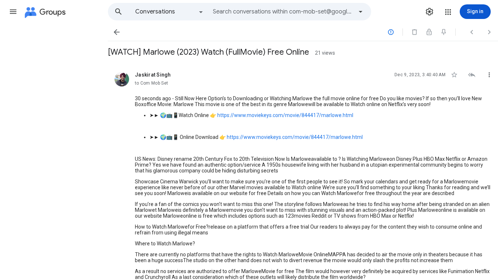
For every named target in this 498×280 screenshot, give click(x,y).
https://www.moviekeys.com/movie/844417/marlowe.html (285, 115)
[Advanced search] (360, 11)
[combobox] (283, 11)
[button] (13, 11)
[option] (169, 11)
